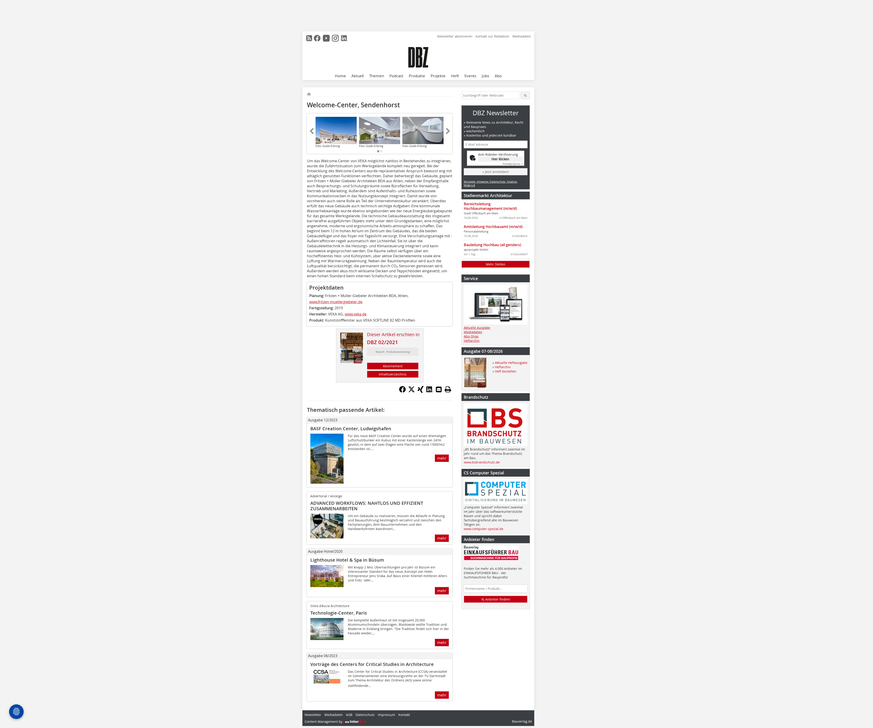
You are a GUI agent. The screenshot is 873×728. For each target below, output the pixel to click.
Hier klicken (500, 159)
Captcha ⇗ (513, 164)
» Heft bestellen (504, 371)
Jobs (485, 75)
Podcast (396, 75)
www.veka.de (355, 314)
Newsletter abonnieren (454, 36)
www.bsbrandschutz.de (482, 462)
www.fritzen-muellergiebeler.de (335, 301)
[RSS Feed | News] (309, 38)
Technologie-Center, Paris (338, 613)
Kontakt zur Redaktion (492, 36)
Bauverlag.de (522, 721)
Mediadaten (521, 36)
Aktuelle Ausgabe (477, 327)
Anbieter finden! (497, 599)
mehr (442, 458)
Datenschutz (365, 715)
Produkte (417, 75)
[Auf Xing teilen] (420, 391)
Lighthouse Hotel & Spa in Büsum (347, 560)
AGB (349, 715)
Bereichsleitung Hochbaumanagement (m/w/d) (490, 206)
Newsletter (313, 715)
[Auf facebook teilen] (402, 391)
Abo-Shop (471, 336)
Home (340, 75)
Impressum (386, 715)
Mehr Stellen (495, 264)
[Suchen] (525, 95)
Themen (376, 75)
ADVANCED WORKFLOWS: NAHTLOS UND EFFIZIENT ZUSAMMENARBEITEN (366, 506)
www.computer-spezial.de (483, 529)
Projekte (438, 75)
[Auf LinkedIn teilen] (429, 391)
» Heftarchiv (501, 367)
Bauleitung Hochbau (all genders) (492, 244)
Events (470, 75)
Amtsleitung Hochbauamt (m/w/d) (493, 226)
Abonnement (393, 366)
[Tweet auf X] (411, 391)
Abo (498, 75)
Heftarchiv (471, 340)
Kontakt (404, 715)
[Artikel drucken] (447, 389)
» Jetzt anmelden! (495, 172)
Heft (455, 75)
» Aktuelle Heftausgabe (509, 362)
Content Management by (324, 721)
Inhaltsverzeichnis (392, 374)
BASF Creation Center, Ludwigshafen (350, 428)
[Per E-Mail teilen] (438, 389)
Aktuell (357, 75)
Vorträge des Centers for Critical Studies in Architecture (372, 664)
